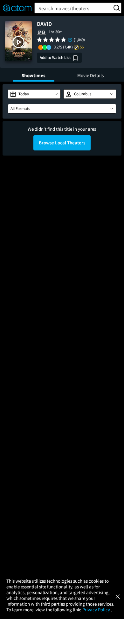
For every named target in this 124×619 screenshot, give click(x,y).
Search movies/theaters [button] (63, 8)
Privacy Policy (96, 610)
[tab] (33, 75)
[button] (18, 42)
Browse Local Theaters (62, 143)
